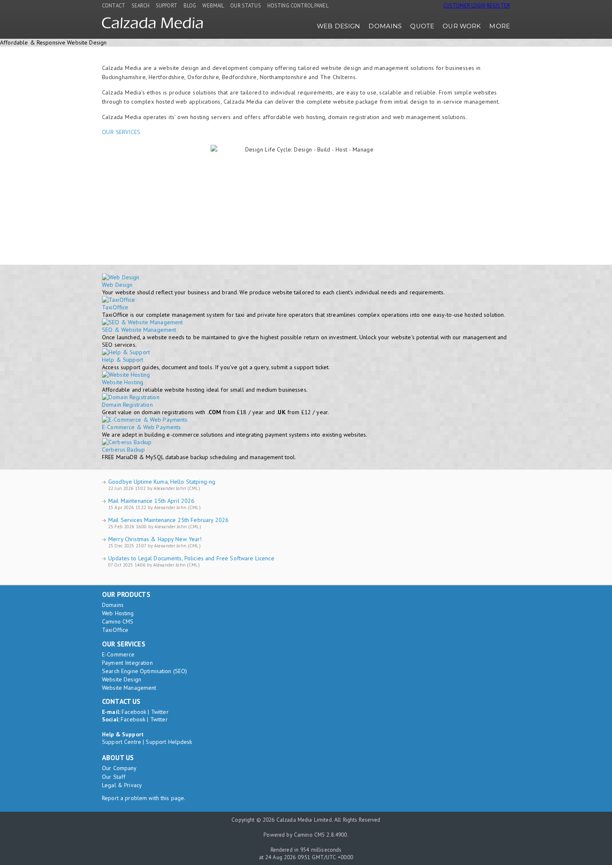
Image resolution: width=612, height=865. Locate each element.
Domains (385, 26)
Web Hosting (118, 613)
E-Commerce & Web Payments (141, 427)
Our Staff (113, 776)
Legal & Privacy (122, 785)
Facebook (134, 712)
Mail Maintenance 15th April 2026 (151, 501)
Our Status (245, 5)
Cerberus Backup (123, 449)
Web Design (338, 26)
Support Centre (121, 742)
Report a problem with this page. (143, 798)
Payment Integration (127, 662)
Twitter (160, 712)
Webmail (213, 5)
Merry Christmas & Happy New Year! (155, 539)
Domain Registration (127, 404)
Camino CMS (117, 621)
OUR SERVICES (121, 132)
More (499, 26)
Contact (113, 5)
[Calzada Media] (152, 26)
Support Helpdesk (169, 742)
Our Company (119, 768)
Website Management (129, 687)
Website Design (121, 679)
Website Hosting (122, 382)
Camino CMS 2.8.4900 (320, 834)
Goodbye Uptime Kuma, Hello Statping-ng (161, 481)
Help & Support (122, 359)
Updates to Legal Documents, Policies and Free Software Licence (191, 558)
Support (166, 5)
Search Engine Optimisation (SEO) (144, 671)
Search (140, 5)
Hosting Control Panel (297, 5)
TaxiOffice (115, 307)
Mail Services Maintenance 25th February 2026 (168, 520)
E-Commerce (118, 654)
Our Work (462, 26)
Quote (422, 26)
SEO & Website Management (139, 329)
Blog (190, 5)
